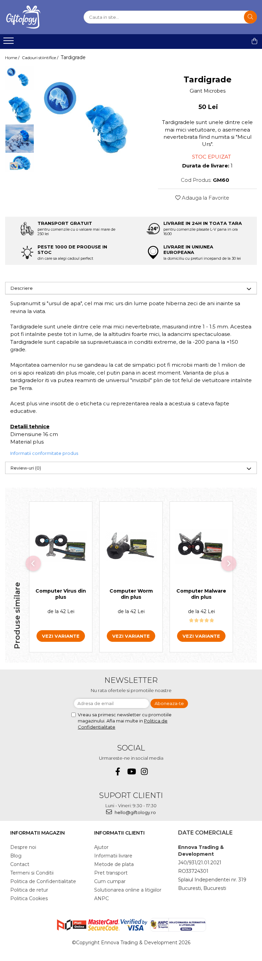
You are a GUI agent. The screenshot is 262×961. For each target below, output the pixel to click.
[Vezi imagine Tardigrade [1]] (19, 109)
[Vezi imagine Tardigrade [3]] (19, 162)
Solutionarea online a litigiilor (127, 890)
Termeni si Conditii (32, 873)
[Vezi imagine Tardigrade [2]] (19, 138)
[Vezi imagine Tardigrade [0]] (19, 78)
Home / (12, 57)
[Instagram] (144, 771)
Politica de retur (29, 890)
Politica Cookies (29, 898)
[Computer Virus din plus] (60, 546)
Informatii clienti (119, 833)
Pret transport (111, 873)
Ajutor (101, 847)
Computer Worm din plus (131, 594)
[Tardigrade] (93, 121)
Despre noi (23, 847)
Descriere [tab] (22, 288)
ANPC (101, 898)
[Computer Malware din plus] (201, 546)
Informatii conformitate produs (44, 453)
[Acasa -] (39, 17)
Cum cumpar (110, 881)
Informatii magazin (37, 833)
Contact (19, 864)
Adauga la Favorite (204, 197)
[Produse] (9, 43)
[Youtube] (131, 771)
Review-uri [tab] (26, 468)
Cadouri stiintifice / (40, 57)
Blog (15, 856)
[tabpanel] (93, 121)
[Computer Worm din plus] (131, 546)
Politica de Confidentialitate (43, 881)
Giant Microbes (207, 91)
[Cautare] (250, 17)
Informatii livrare (113, 856)
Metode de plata (114, 864)
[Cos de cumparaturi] (254, 41)
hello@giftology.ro (135, 812)
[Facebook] (118, 771)
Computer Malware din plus (201, 594)
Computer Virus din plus (60, 594)
